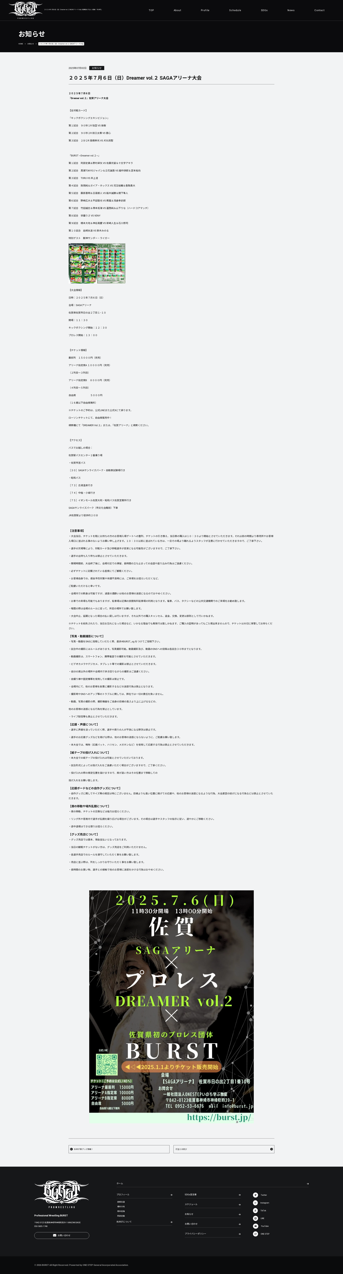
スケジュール (191, 1204)
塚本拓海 (121, 1211)
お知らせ (30, 44)
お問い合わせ (64, 1235)
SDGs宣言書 (191, 1194)
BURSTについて (124, 1222)
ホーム (120, 1183)
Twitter (264, 1195)
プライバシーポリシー (195, 1233)
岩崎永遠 (121, 1202)
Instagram (264, 1203)
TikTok (263, 1211)
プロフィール (123, 1194)
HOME (20, 44)
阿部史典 (121, 1216)
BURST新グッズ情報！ (83, 1149)
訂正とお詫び (181, 1149)
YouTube (265, 1226)
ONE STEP (265, 1234)
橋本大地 (121, 1207)
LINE (262, 1218)
